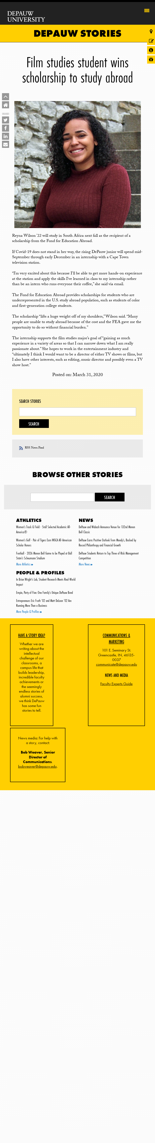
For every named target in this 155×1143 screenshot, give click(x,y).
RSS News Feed (34, 448)
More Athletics (23, 564)
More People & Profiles (28, 611)
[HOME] (5, 104)
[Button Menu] (146, 10)
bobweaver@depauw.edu (37, 766)
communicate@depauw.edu (116, 664)
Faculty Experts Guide (116, 683)
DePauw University (26, 16)
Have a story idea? (31, 635)
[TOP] (5, 96)
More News (85, 564)
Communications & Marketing (116, 638)
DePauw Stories (77, 33)
